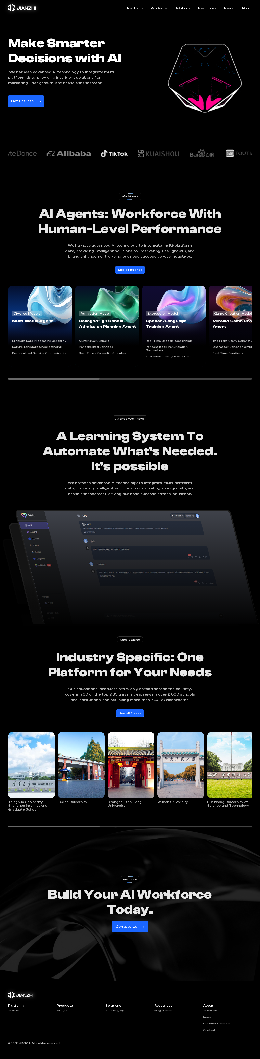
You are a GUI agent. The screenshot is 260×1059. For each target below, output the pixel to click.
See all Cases (130, 713)
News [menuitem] (228, 8)
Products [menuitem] (159, 8)
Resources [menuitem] (207, 8)
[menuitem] (244, 8)
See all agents (130, 270)
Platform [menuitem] (135, 8)
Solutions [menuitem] (182, 8)
